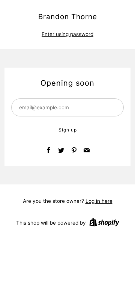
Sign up (67, 130)
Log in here (99, 201)
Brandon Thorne (67, 16)
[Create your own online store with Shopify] (104, 223)
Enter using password (67, 34)
